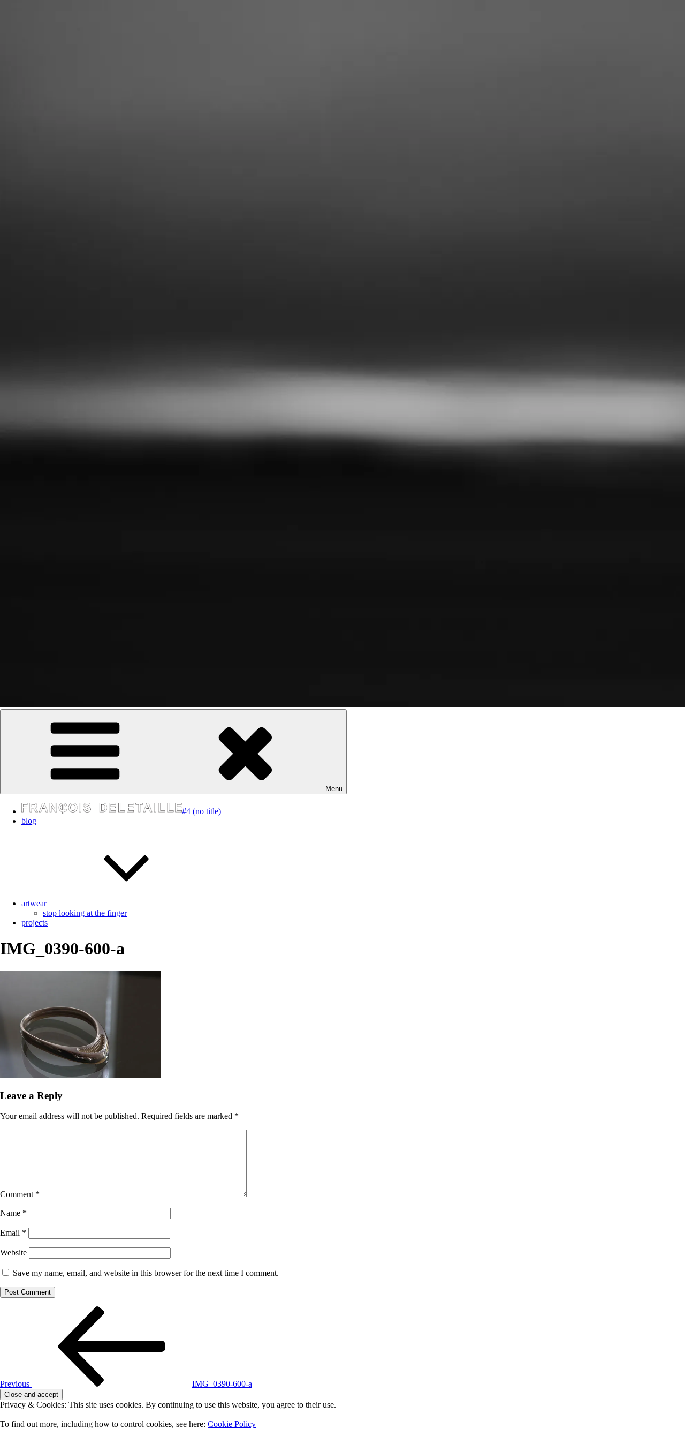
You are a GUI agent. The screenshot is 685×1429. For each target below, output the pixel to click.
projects (34, 922)
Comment (20, 1194)
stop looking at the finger (85, 912)
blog (28, 820)
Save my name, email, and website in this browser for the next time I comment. (146, 1272)
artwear (34, 903)
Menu (333, 789)
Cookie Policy (232, 1423)
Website (13, 1252)
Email (13, 1232)
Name (13, 1212)
